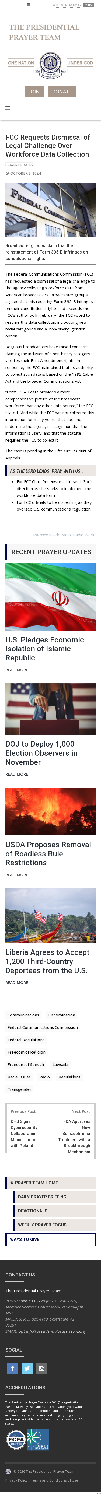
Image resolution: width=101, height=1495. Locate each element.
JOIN (34, 91)
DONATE (62, 91)
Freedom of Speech (26, 1064)
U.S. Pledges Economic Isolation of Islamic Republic (44, 648)
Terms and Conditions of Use (54, 1480)
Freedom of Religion (27, 1052)
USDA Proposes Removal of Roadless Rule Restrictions (48, 853)
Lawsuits (61, 1064)
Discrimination (61, 1015)
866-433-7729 (33, 1300)
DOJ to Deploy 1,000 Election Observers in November (41, 753)
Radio (44, 1077)
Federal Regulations (26, 1039)
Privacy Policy (16, 1480)
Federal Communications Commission (43, 1027)
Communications (23, 1015)
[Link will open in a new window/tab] (12, 1368)
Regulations (69, 1077)
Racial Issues (19, 1077)
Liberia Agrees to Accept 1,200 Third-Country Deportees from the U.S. (47, 961)
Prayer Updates (19, 165)
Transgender (19, 1089)
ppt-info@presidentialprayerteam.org (52, 1331)
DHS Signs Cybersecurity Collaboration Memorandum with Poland (24, 1133)
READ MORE (16, 670)
